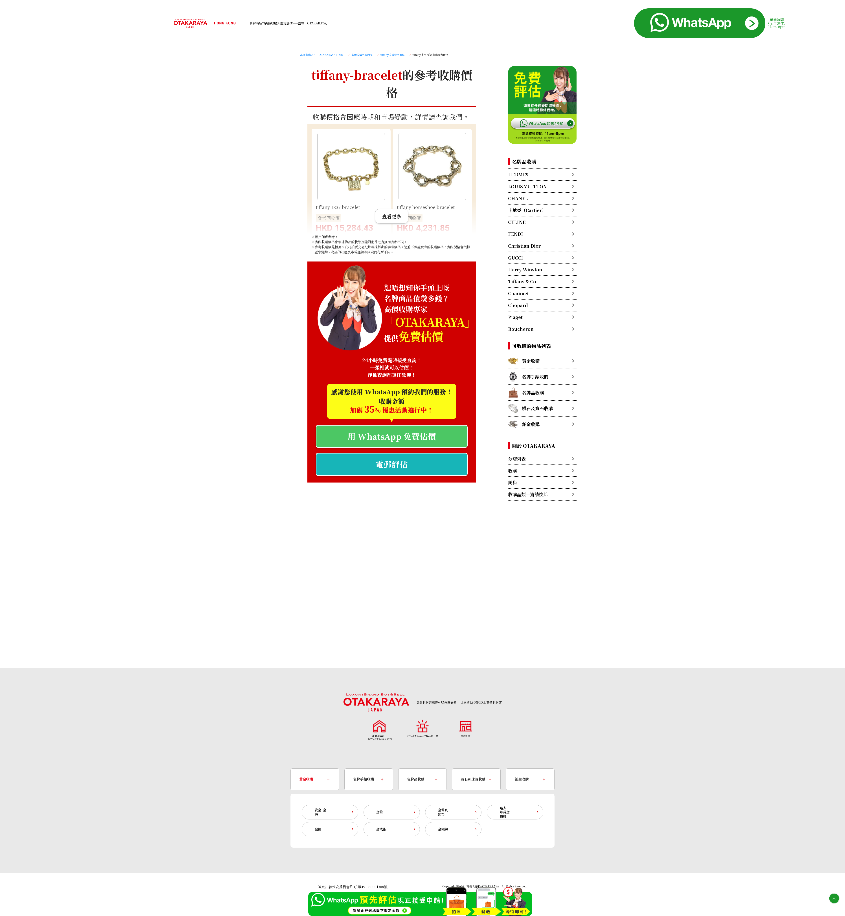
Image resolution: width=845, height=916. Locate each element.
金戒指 (381, 829)
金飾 (318, 829)
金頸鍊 (443, 829)
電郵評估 (391, 464)
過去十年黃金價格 (505, 812)
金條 (379, 812)
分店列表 (517, 458)
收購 (512, 470)
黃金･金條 (320, 812)
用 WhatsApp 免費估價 (391, 436)
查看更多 (391, 216)
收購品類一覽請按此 (528, 494)
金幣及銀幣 (443, 812)
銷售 (512, 482)
